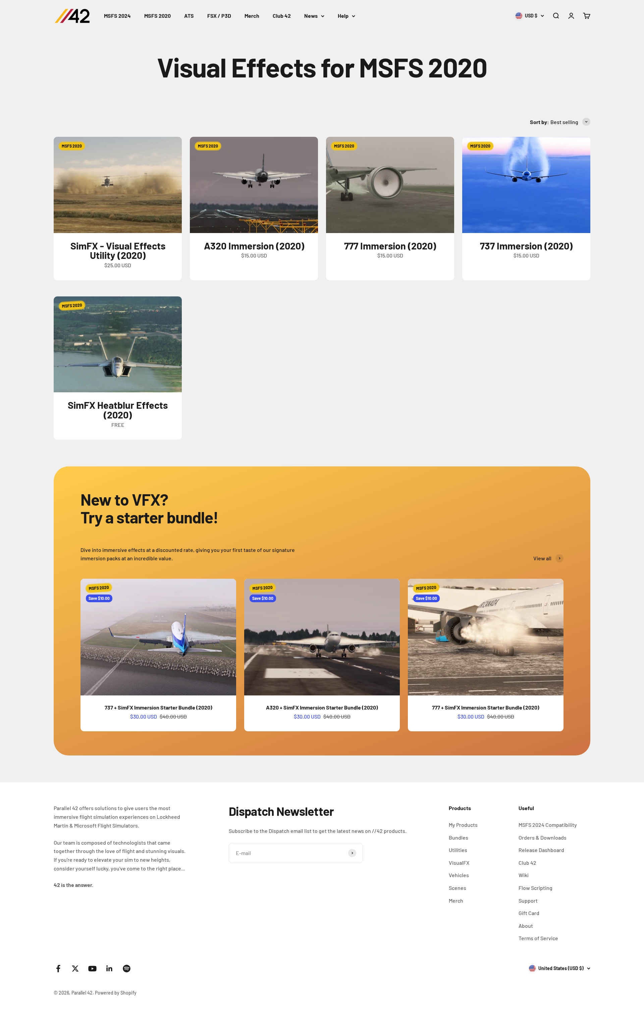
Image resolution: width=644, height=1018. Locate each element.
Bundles (458, 837)
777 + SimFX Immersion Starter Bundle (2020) (485, 707)
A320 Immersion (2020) (254, 245)
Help (343, 15)
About (526, 925)
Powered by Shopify (116, 993)
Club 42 (282, 15)
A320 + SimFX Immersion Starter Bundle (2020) (322, 707)
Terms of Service (538, 938)
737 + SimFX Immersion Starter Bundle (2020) (158, 707)
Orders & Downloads (543, 837)
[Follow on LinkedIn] (109, 968)
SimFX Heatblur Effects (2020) (118, 409)
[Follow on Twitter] (75, 968)
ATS (189, 15)
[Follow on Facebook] (58, 968)
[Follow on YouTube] (92, 968)
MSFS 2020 (157, 15)
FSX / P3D (219, 15)
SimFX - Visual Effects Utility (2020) (117, 250)
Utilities (458, 850)
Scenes (457, 888)
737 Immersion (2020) (526, 245)
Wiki (524, 875)
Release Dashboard (541, 850)
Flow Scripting (535, 888)
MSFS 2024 (117, 15)
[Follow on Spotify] (126, 968)
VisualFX (459, 862)
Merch (252, 15)
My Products (463, 825)
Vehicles (459, 875)
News (311, 15)
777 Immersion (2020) (390, 245)
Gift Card (529, 913)
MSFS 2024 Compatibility (548, 825)
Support (528, 900)
